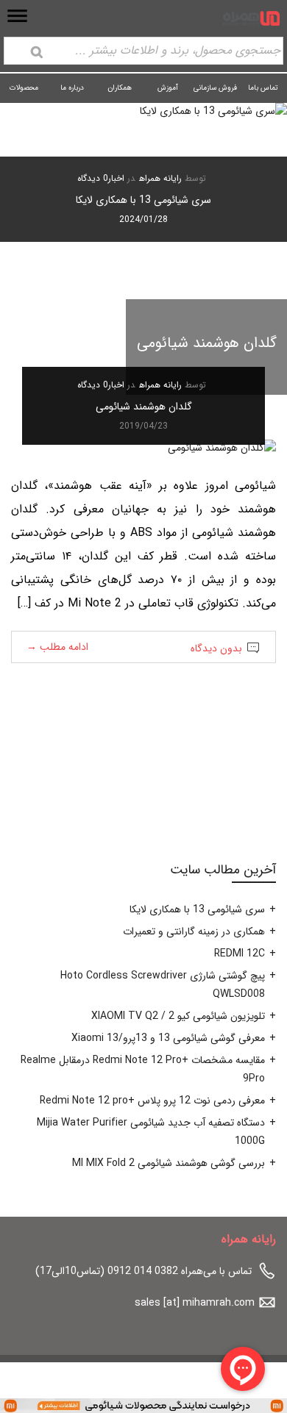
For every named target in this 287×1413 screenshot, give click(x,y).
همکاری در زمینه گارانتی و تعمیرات (194, 931)
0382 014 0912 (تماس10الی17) (106, 1271)
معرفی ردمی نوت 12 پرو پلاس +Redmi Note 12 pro (152, 1100)
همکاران (119, 87)
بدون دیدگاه (216, 648)
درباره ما (72, 87)
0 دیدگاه (92, 178)
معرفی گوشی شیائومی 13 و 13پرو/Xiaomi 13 (168, 1038)
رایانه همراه (160, 178)
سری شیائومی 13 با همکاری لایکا (143, 200)
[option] (143, 172)
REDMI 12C (239, 953)
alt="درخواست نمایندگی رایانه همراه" (209, 1405)
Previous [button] (251, 201)
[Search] (37, 52)
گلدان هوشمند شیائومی (144, 406)
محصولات (24, 87)
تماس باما (263, 87)
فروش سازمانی (215, 87)
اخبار (116, 178)
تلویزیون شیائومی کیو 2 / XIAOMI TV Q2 (178, 1016)
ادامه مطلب (57, 647)
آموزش (167, 87)
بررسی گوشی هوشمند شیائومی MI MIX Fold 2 (168, 1163)
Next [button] (36, 201)
